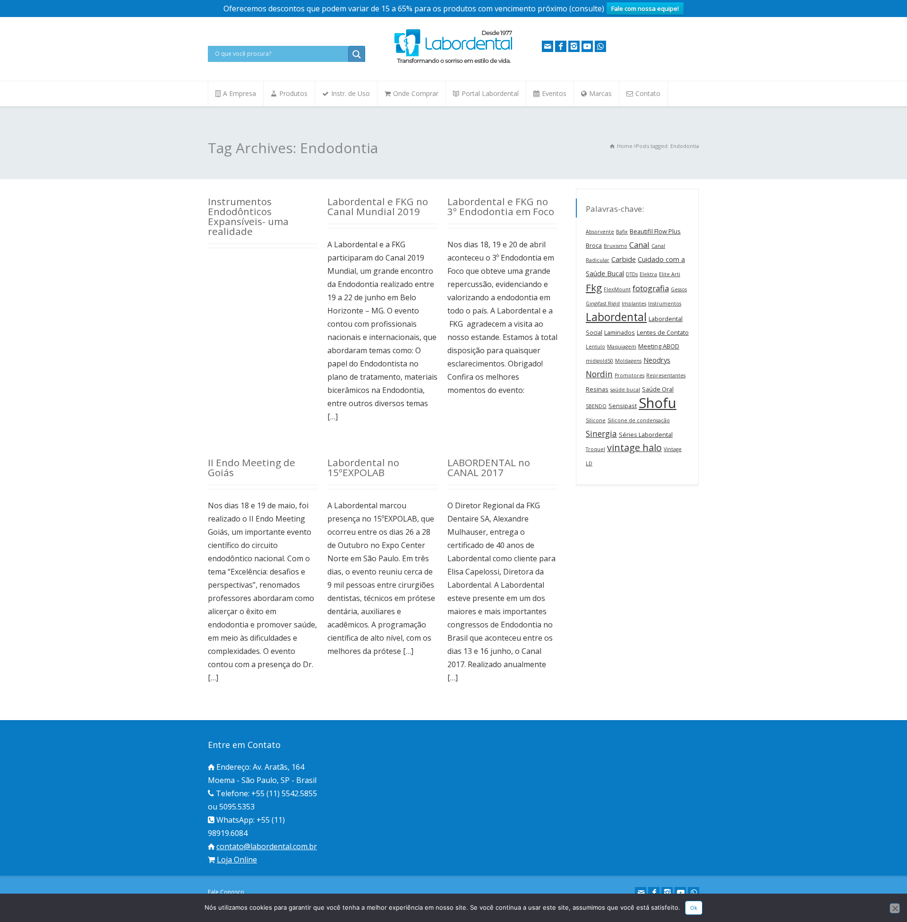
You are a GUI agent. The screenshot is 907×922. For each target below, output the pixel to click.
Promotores (629, 375)
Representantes (665, 375)
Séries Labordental (646, 434)
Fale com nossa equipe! (645, 8)
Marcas (600, 93)
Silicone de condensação (639, 420)
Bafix (622, 231)
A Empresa (239, 93)
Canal (639, 244)
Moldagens (628, 360)
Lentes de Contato (663, 332)
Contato (647, 93)
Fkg (594, 287)
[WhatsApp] (600, 46)
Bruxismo (615, 246)
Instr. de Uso (350, 93)
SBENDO (596, 406)
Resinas (597, 389)
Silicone (596, 420)
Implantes (634, 303)
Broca (594, 245)
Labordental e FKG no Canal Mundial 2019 (377, 206)
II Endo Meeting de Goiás (251, 467)
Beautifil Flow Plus (655, 231)
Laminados (619, 332)
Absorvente (600, 231)
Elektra (648, 274)
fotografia (651, 288)
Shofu (657, 402)
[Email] (547, 46)
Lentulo (595, 346)
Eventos (554, 93)
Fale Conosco (226, 892)
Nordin (599, 374)
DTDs (632, 274)
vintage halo (634, 447)
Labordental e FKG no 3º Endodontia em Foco (500, 206)
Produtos (293, 93)
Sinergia (601, 433)
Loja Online (237, 859)
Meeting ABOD (658, 346)
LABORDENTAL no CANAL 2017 (488, 467)
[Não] (895, 908)
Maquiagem (621, 346)
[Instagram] (574, 46)
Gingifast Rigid (603, 303)
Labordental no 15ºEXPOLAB (363, 467)
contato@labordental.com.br (266, 846)
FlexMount (617, 289)
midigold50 (599, 360)
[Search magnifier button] (356, 54)
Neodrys (656, 360)
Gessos (679, 289)
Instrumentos (664, 303)
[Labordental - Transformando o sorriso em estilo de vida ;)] (453, 62)
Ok (693, 908)
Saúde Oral (658, 389)
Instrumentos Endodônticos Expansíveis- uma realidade (248, 216)
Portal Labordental (490, 93)
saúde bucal (625, 389)
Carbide (623, 259)
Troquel (595, 449)
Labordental (616, 316)
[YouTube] (587, 46)
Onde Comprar (415, 93)
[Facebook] (560, 46)
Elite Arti (669, 274)
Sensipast (622, 405)
